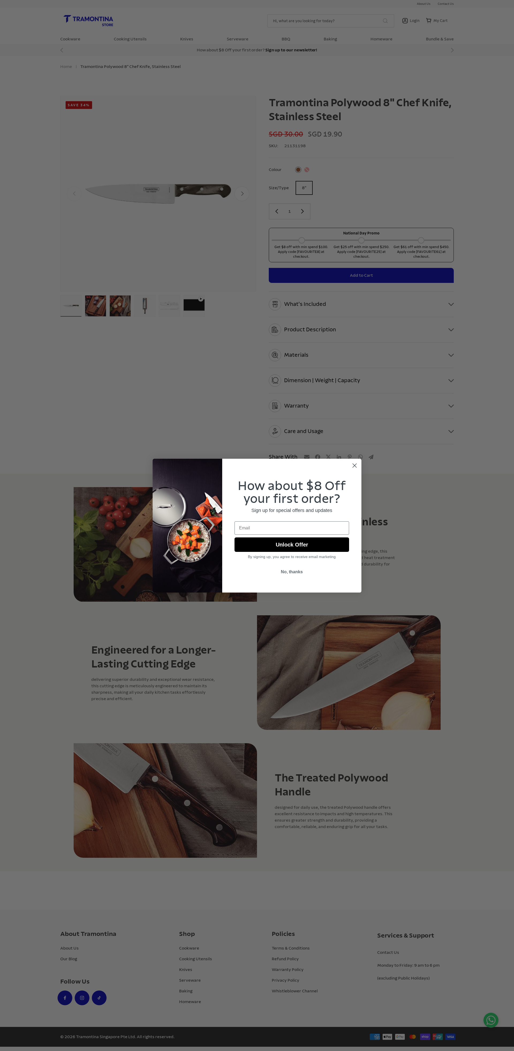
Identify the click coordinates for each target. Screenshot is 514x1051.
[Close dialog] (354, 465)
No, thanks (292, 572)
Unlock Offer (292, 545)
